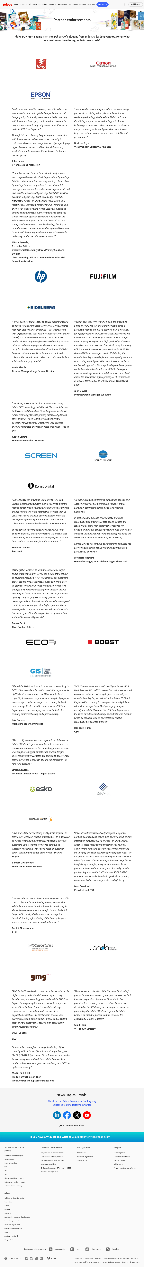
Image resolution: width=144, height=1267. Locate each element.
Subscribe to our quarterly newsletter (72, 1104)
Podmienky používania (130, 1258)
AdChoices (136, 1262)
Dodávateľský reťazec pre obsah (52, 1157)
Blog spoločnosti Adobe (12, 1240)
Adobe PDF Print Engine (38, 4)
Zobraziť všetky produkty (13, 1186)
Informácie (8, 1202)
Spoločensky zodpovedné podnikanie (17, 1217)
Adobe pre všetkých (11, 1236)
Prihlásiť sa (135, 4)
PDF (5, 1171)
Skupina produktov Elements (14, 1178)
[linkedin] (41, 1258)
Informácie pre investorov (13, 1221)
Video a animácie (10, 1167)
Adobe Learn (118, 1164)
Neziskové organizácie (85, 1157)
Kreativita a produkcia (48, 1164)
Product (52, 4)
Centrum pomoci (119, 1153)
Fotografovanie (9, 1159)
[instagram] (31, 1258)
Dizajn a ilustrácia (10, 1163)
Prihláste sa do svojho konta (14, 1198)
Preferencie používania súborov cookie (88, 1262)
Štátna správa (82, 1160)
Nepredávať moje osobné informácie (115, 1262)
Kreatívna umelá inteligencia (14, 1155)
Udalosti (7, 1209)
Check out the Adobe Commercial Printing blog (72, 1101)
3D (5, 1174)
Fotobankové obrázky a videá (14, 1182)
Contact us (102, 4)
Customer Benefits (86, 4)
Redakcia (7, 1213)
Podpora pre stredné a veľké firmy (125, 1168)
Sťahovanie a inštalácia (122, 1157)
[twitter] (36, 1258)
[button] (125, 4)
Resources (72, 4)
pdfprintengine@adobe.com (94, 1136)
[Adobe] (7, 4)
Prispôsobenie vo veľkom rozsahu (52, 1153)
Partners (61, 4)
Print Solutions (19, 4)
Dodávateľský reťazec (12, 1225)
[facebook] (26, 1258)
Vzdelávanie (81, 1153)
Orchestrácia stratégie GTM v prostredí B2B (55, 1168)
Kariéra (7, 1206)
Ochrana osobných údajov (112, 1258)
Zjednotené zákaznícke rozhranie (52, 1160)
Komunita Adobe (119, 1160)
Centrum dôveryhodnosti (13, 1228)
